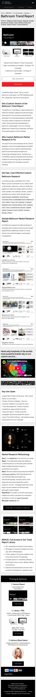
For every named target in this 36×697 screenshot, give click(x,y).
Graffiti (20, 210)
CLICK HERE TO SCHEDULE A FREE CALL (18, 508)
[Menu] (33, 3)
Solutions (21, 7)
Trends (6, 691)
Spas (16, 22)
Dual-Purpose (6, 197)
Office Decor (24, 197)
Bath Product (17, 21)
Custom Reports (22, 24)
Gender (31, 21)
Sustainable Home (19, 199)
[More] (10, 213)
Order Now (18, 84)
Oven (24, 205)
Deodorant (4, 22)
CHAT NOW (18, 604)
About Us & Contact (17, 683)
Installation (15, 197)
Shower (11, 22)
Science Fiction (12, 210)
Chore (8, 207)
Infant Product (12, 24)
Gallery (8, 202)
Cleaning (10, 21)
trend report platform (9, 474)
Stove (13, 202)
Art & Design (18, 13)
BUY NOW (18, 633)
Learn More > (8, 674)
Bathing (21, 22)
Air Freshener (20, 202)
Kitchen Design (17, 205)
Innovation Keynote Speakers (17, 685)
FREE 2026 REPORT (18, 79)
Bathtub (25, 21)
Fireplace (28, 202)
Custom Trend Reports (18, 689)
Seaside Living (7, 205)
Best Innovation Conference (17, 687)
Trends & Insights (9, 7)
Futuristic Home (7, 199)
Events (30, 7)
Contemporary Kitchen (17, 207)
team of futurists (22, 498)
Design (26, 13)
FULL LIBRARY (6, 13)
